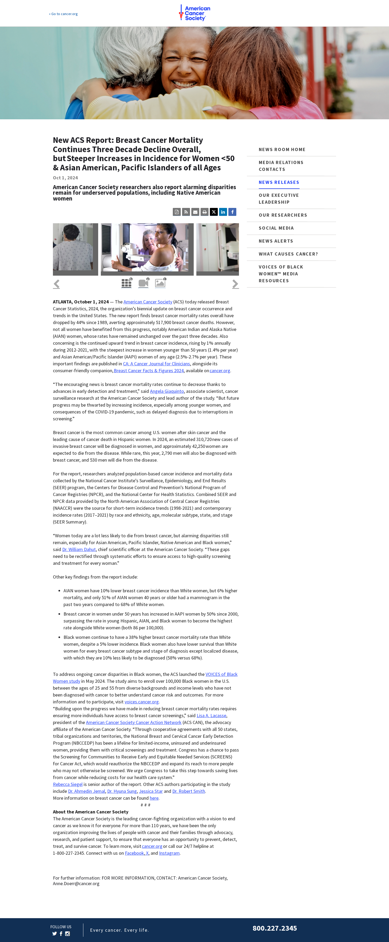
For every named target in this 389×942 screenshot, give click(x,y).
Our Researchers (283, 215)
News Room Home (282, 149)
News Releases (279, 182)
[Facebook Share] (232, 212)
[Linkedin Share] (223, 212)
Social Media (276, 228)
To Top (371, 933)
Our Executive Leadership (279, 198)
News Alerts (276, 241)
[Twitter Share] (214, 212)
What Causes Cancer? (288, 254)
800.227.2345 (275, 928)
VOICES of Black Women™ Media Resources (281, 274)
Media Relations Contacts (281, 165)
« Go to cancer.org (63, 13)
